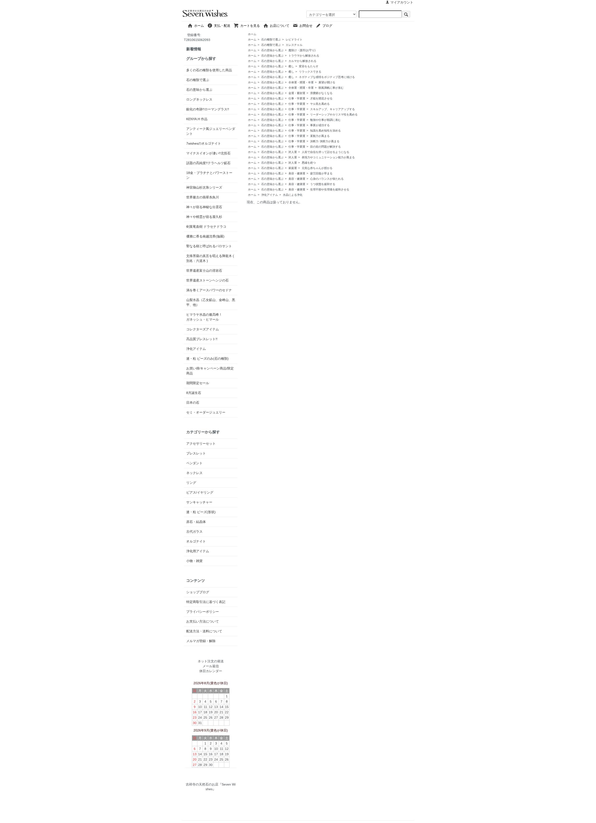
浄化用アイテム (197, 551)
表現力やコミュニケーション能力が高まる (328, 157)
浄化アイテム (269, 194)
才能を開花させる (321, 98)
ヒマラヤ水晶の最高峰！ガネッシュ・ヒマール (204, 317)
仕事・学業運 (296, 98)
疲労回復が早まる (321, 173)
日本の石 (192, 402)
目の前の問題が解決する (325, 146)
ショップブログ (197, 592)
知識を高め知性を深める (325, 130)
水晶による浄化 (292, 194)
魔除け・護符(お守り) (301, 50)
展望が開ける (326, 82)
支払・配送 (224, 25)
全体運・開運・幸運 (301, 82)
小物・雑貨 (194, 561)
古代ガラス (194, 531)
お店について (281, 25)
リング (191, 482)
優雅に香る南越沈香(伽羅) (205, 236)
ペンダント (194, 463)
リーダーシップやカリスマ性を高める (334, 114)
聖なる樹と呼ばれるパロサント (209, 246)
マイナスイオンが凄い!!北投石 (208, 153)
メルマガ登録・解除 (201, 641)
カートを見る (251, 25)
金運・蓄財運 (296, 93)
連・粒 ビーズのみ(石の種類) (207, 358)
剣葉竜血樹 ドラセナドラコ (206, 226)
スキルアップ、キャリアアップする (332, 109)
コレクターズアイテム (202, 329)
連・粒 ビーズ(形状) (201, 512)
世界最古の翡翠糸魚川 (202, 197)
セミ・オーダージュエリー (205, 412)
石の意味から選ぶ (272, 50)
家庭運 (292, 168)
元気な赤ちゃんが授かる (317, 168)
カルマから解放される (302, 61)
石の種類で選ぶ (271, 39)
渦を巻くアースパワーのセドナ (209, 290)
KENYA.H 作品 (196, 119)
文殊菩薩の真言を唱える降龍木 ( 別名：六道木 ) (210, 258)
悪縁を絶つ (309, 162)
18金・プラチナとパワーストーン (209, 175)
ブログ (338, 25)
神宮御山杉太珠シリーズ (204, 187)
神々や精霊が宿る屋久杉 (204, 217)
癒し (291, 66)
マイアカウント (401, 2)
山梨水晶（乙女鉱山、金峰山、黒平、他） (210, 302)
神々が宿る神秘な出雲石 (204, 207)
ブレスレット (196, 453)
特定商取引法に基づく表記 (205, 602)
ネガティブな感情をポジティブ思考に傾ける (327, 77)
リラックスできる (310, 71)
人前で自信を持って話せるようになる (325, 152)
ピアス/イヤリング (199, 492)
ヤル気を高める (320, 103)
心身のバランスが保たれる (327, 178)
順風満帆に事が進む (331, 87)
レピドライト (294, 39)
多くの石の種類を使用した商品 (209, 70)
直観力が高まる (320, 136)
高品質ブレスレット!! (201, 339)
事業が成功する (320, 125)
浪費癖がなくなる (321, 93)
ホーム (200, 25)
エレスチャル (294, 45)
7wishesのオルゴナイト (203, 143)
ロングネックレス (199, 99)
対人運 (292, 152)
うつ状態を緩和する (322, 184)
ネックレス (194, 473)
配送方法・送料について (204, 631)
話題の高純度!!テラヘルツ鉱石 (208, 163)
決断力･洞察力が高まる (324, 141)
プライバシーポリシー (202, 611)
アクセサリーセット (201, 443)
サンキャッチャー (199, 502)
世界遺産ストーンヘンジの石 (207, 280)
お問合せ (307, 25)
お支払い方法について (202, 621)
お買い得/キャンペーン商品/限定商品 (210, 370)
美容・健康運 (296, 173)
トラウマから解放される (303, 55)
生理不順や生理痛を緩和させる (329, 189)
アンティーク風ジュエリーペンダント (210, 131)
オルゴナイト (196, 541)
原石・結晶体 (196, 522)
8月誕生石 (193, 393)
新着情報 (193, 49)
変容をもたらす (308, 66)
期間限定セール (197, 383)
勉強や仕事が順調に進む (325, 120)
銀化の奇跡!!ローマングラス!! (207, 109)
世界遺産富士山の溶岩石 (204, 270)
